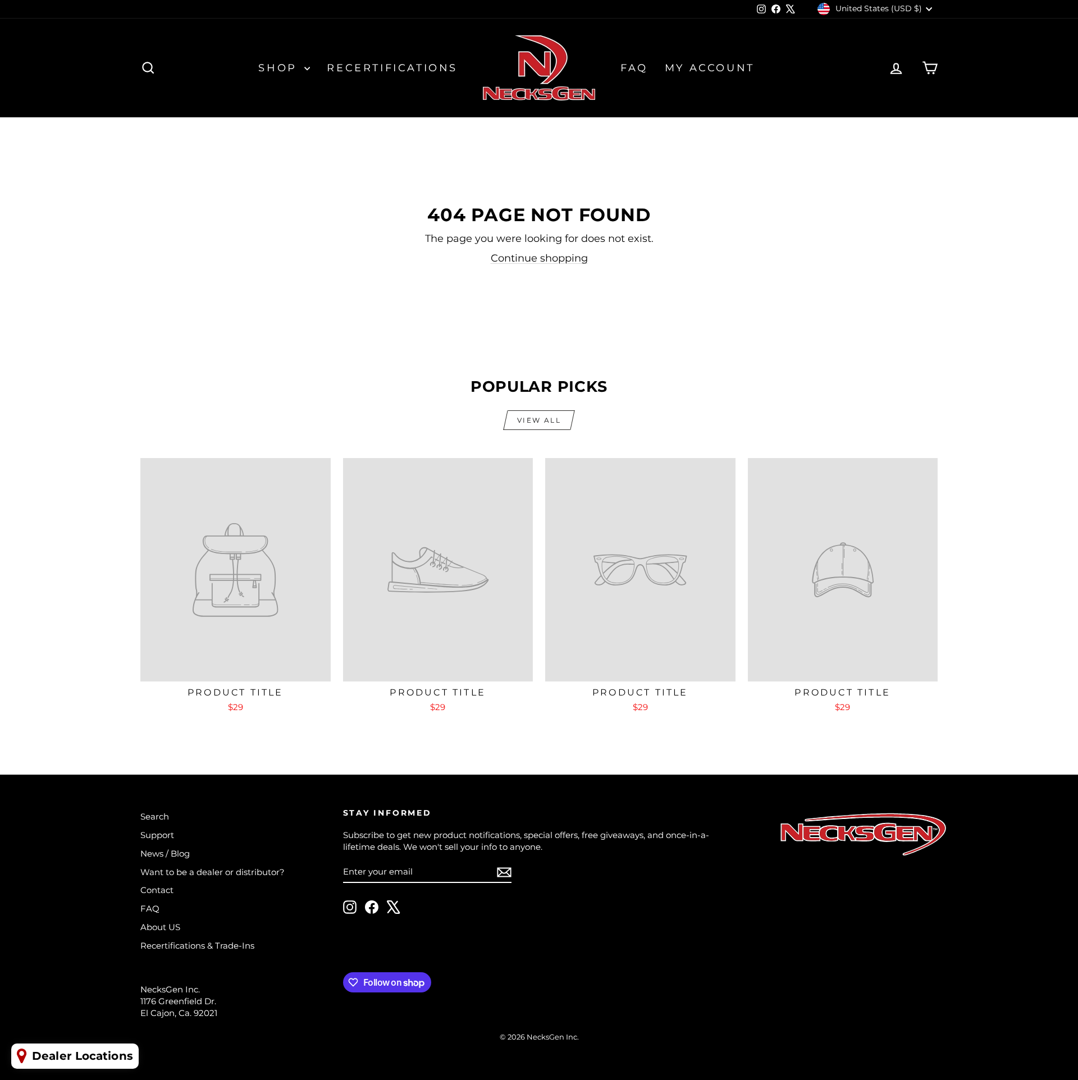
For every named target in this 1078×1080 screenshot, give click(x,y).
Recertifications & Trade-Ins (197, 945)
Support (157, 835)
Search (154, 816)
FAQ (634, 68)
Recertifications (392, 68)
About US (160, 927)
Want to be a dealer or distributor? (212, 872)
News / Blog (165, 853)
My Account (710, 68)
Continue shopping (539, 258)
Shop (280, 68)
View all (539, 420)
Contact (156, 890)
